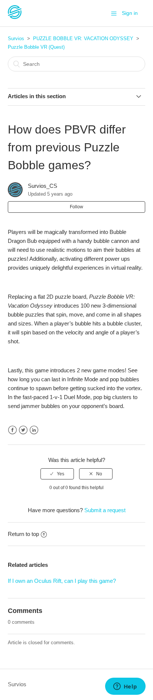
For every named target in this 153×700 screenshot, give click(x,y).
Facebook (12, 430)
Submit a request (105, 510)
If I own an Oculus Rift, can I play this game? (62, 581)
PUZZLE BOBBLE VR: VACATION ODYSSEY (83, 38)
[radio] (57, 473)
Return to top (23, 534)
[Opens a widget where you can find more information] (125, 687)
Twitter (23, 430)
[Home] (15, 17)
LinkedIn (34, 430)
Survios (16, 38)
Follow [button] (76, 206)
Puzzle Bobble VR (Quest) (36, 47)
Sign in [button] (130, 13)
